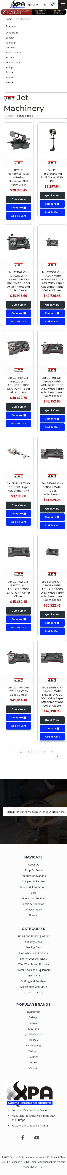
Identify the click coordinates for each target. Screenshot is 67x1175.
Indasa (9, 77)
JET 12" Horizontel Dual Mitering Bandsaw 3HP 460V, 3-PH (19, 177)
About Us (33, 864)
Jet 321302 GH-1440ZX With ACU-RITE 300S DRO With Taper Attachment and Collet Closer (52, 281)
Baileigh (10, 37)
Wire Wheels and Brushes (33, 964)
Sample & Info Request (33, 887)
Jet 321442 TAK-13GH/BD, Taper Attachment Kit (18, 487)
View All (10, 82)
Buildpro (10, 67)
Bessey (10, 57)
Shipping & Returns (33, 881)
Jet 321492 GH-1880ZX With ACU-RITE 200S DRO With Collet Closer (18, 589)
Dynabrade (12, 32)
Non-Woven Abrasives (33, 958)
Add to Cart (18, 215)
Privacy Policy (33, 909)
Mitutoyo (10, 47)
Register (40, 898)
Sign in (26, 898)
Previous (6, 1171)
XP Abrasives (13, 62)
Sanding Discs (33, 941)
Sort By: (10, 115)
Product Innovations (33, 876)
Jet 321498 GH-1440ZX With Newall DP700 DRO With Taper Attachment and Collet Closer (52, 696)
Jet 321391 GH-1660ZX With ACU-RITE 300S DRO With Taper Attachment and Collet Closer (52, 387)
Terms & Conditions (33, 904)
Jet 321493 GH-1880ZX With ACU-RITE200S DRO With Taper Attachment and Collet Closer (52, 591)
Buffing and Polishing (33, 981)
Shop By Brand (34, 870)
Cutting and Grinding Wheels (33, 936)
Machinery (33, 975)
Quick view (19, 199)
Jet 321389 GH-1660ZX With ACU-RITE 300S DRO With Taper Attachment (18, 385)
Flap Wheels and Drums (33, 953)
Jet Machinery (13, 52)
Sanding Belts (33, 947)
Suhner (10, 72)
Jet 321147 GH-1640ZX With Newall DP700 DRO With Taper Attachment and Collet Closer (18, 281)
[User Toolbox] (45, 4)
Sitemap (34, 915)
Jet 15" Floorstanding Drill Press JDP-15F (52, 176)
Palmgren (11, 42)
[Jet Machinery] (18, 162)
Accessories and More (33, 986)
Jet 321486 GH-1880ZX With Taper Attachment (52, 489)
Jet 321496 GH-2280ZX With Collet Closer (18, 691)
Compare (17, 207)
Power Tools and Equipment (33, 970)
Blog (33, 892)
